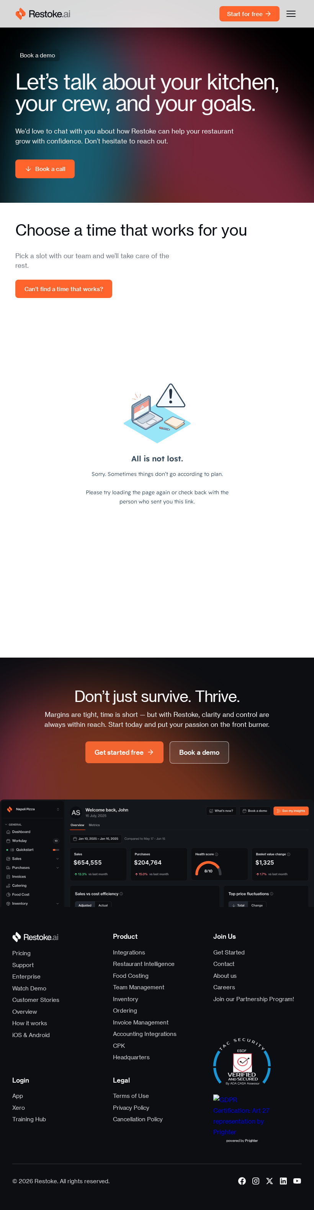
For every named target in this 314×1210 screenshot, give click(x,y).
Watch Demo (29, 988)
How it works (29, 1022)
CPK (119, 1045)
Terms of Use (131, 1095)
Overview (24, 1011)
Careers (224, 987)
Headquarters (131, 1057)
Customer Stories (35, 999)
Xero (18, 1107)
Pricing (21, 952)
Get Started (229, 952)
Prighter (251, 1140)
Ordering (125, 1010)
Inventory (125, 998)
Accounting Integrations (145, 1033)
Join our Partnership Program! (253, 998)
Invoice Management (140, 1022)
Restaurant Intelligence (144, 963)
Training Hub (29, 1119)
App (17, 1095)
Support (23, 964)
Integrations (129, 952)
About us (225, 975)
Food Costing (131, 975)
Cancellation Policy (138, 1119)
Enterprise (26, 976)
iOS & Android (31, 1034)
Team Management (138, 987)
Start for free (245, 13)
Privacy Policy (131, 1107)
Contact (223, 963)
